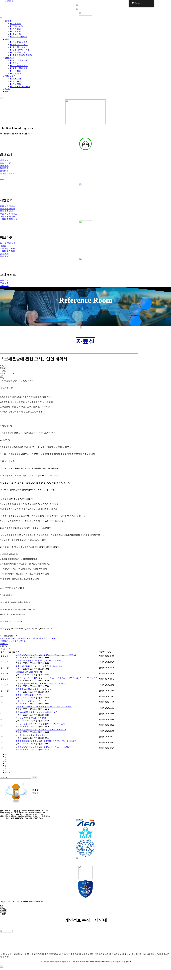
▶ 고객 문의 (15, 81)
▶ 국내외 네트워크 (18, 37)
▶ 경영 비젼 (15, 24)
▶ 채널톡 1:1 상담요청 (20, 87)
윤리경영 (1, 906)
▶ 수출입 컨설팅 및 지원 (21, 55)
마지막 (8, 772)
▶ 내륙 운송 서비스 (19, 52)
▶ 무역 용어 (15, 73)
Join (6, 91)
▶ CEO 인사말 (16, 26)
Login (7, 89)
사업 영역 (9, 39)
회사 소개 (9, 21)
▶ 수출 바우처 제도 (19, 66)
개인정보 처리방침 (3, 910)
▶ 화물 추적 (15, 79)
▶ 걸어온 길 (15, 31)
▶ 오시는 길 (15, 34)
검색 (34, 777)
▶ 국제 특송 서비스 (19, 47)
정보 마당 (9, 58)
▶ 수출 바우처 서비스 (20, 50)
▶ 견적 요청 (15, 84)
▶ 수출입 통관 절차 (19, 68)
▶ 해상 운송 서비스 (19, 42)
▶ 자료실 (14, 63)
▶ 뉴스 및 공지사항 (19, 60)
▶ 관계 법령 (15, 71)
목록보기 (4, 644)
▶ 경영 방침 (15, 29)
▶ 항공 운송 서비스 (19, 45)
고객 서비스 (10, 76)
